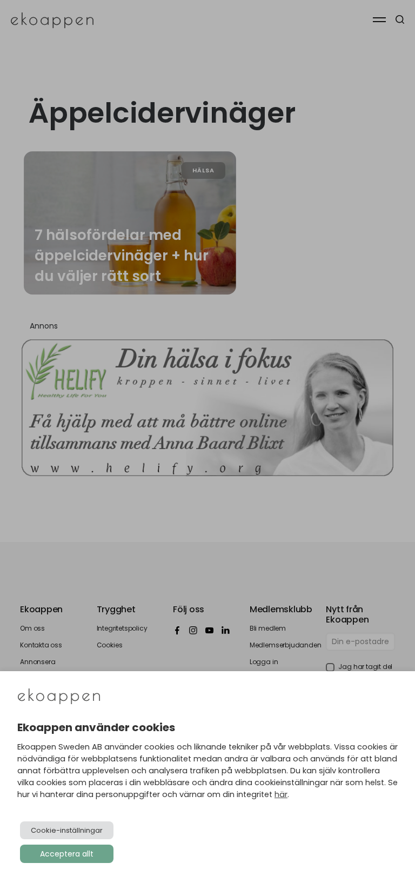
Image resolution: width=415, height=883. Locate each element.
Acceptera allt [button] (66, 853)
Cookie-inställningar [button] (67, 830)
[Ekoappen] (59, 697)
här (281, 794)
